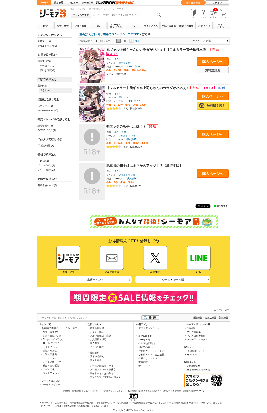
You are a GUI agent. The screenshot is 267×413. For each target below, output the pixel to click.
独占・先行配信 (51, 365)
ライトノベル (151, 25)
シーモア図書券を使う (101, 365)
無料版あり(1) (47, 65)
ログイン (217, 2)
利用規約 (76, 391)
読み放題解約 (97, 356)
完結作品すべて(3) (47, 185)
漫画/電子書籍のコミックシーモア (59, 328)
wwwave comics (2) (48, 110)
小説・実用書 (169, 25)
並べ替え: (196, 40)
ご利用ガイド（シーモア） (152, 351)
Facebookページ (195, 351)
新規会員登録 (97, 328)
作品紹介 (191, 328)
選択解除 (42, 85)
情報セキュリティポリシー (114, 391)
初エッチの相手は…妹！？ (126, 126)
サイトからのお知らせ (101, 373)
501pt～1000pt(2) (47, 170)
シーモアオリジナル (53, 361)
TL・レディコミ (51, 343)
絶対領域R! (131, 139)
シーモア (44, 2)
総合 (45, 25)
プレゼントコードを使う (103, 369)
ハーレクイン (50, 358)
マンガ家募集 (194, 332)
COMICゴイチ (133, 66)
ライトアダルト (221, 25)
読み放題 (58, 2)
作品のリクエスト (147, 358)
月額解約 (94, 352)
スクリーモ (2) (45, 105)
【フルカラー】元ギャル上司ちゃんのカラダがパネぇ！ (148, 88)
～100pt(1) (43, 160)
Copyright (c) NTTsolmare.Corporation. (133, 410)
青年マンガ (124, 62)
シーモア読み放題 (50, 380)
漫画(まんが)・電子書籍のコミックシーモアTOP (109, 34)
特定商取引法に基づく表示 (139, 391)
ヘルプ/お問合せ (146, 343)
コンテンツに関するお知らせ (105, 377)
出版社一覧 (210, 317)
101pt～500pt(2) (46, 165)
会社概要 (66, 391)
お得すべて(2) (45, 61)
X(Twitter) (192, 354)
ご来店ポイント (94, 279)
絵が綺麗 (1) (47, 145)
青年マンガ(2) (45, 41)
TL (133, 25)
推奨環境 (143, 362)
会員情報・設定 (98, 339)
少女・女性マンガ (52, 335)
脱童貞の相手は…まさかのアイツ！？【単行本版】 (144, 165)
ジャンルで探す (81, 15)
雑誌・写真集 (186, 25)
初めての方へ (145, 347)
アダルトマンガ (127, 135)
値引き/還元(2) (47, 70)
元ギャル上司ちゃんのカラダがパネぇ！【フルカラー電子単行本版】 (158, 50)
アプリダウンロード (148, 328)
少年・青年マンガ (52, 332)
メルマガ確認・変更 (100, 335)
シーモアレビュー (50, 384)
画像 (136, 40)
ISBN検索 (177, 391)
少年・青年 (63, 25)
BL (98, 25)
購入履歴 (94, 343)
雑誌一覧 (197, 317)
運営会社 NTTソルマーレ (194, 391)
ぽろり (117, 59)
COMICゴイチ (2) (47, 130)
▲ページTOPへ (222, 309)
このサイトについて (162, 391)
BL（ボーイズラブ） (54, 339)
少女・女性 (80, 25)
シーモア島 (87, 2)
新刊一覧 (223, 317)
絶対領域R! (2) (45, 125)
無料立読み (213, 70)
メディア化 (204, 25)
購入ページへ (212, 62)
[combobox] (127, 15)
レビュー (73, 2)
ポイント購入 (97, 332)
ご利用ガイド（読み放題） (152, 354)
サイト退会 (96, 360)
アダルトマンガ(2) (47, 46)
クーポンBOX (97, 347)
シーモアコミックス (116, 25)
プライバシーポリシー (91, 391)
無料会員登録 (193, 2)
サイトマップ (145, 365)
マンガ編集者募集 (196, 335)
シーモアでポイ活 (173, 279)
